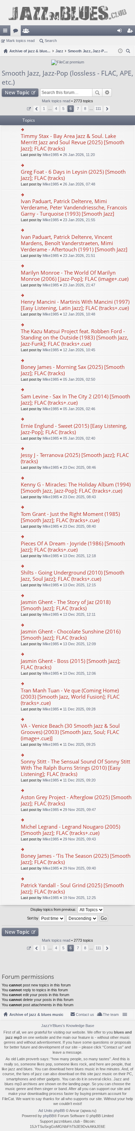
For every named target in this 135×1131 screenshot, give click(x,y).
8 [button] (85, 108)
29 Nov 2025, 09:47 (79, 810)
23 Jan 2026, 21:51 (79, 255)
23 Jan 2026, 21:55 (79, 220)
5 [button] (63, 108)
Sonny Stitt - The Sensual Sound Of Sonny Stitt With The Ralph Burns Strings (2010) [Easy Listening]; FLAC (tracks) (75, 767)
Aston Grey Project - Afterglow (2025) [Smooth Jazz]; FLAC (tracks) (76, 800)
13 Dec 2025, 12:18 (79, 556)
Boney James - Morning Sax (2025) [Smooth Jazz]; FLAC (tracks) (73, 370)
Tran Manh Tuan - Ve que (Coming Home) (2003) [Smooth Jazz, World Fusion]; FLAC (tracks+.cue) (70, 696)
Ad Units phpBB (51, 1110)
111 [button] (98, 108)
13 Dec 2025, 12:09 (79, 644)
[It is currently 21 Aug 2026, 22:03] (120, 51)
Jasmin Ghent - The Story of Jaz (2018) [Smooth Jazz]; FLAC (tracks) (65, 605)
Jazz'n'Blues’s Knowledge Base (67, 1026)
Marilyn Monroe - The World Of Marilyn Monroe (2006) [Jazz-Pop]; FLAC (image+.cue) (74, 275)
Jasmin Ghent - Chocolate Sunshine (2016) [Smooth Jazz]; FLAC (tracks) (70, 634)
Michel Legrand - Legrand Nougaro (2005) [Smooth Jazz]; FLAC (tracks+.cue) (70, 829)
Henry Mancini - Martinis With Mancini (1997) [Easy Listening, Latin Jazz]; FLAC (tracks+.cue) (75, 305)
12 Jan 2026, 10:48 (79, 314)
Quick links (6, 32)
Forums (17, 32)
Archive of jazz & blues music (36, 1014)
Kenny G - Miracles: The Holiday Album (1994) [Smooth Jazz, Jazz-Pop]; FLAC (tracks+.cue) (75, 487)
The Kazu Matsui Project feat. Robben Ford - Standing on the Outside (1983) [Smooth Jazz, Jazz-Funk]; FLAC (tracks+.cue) (74, 337)
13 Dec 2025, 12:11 (79, 614)
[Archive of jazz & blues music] (67, 12)
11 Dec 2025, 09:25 (79, 744)
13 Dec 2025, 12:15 (79, 585)
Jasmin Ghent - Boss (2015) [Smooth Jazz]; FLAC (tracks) (70, 664)
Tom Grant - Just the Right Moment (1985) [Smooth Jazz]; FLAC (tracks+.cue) (70, 517)
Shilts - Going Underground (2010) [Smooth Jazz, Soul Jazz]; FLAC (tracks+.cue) (72, 575)
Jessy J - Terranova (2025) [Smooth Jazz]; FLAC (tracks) (75, 458)
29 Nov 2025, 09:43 (79, 839)
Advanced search (107, 92)
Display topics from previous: (53, 909)
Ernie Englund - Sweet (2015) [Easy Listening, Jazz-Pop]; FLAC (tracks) (74, 429)
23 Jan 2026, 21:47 (79, 285)
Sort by (33, 918)
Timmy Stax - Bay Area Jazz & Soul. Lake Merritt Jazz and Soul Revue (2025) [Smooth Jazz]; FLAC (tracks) (72, 142)
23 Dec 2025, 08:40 (79, 526)
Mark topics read (20, 40)
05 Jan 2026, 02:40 (79, 438)
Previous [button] (36, 108)
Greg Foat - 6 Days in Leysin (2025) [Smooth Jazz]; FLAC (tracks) (73, 175)
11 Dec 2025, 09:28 (79, 709)
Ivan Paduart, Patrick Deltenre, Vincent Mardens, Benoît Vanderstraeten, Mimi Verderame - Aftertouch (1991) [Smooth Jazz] (74, 243)
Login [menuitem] (121, 32)
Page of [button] (29, 108)
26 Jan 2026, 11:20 (79, 155)
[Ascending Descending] (82, 918)
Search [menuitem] (129, 52)
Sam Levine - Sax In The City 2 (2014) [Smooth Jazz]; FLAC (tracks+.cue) (75, 399)
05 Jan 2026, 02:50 (79, 379)
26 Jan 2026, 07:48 (79, 184)
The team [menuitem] (111, 1014)
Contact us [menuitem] (85, 1014)
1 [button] (44, 108)
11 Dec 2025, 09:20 (79, 780)
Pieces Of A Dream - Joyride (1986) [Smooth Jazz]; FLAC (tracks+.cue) (73, 546)
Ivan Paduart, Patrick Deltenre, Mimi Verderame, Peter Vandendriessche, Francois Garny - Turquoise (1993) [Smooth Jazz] (74, 207)
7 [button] (78, 108)
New (17, 92)
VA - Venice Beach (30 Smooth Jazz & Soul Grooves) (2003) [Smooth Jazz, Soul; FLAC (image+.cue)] (70, 732)
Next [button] (107, 108)
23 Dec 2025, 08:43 (79, 497)
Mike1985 (51, 155)
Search (51, 40)
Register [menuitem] (131, 32)
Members (27, 32)
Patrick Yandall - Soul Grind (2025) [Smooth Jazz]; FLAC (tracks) (72, 888)
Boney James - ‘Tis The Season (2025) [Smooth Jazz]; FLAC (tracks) (75, 859)
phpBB (48, 1116)
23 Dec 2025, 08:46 (79, 467)
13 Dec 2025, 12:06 (79, 673)
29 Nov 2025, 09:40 (79, 868)
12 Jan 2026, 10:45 (79, 350)
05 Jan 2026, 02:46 (79, 409)
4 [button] (56, 108)
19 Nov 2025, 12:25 (79, 898)
